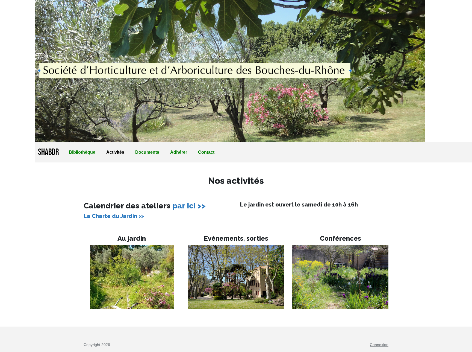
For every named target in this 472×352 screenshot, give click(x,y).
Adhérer (178, 152)
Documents (147, 152)
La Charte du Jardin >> (114, 216)
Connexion (379, 344)
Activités (115, 152)
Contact (206, 152)
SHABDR (48, 152)
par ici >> (189, 205)
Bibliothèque (82, 152)
